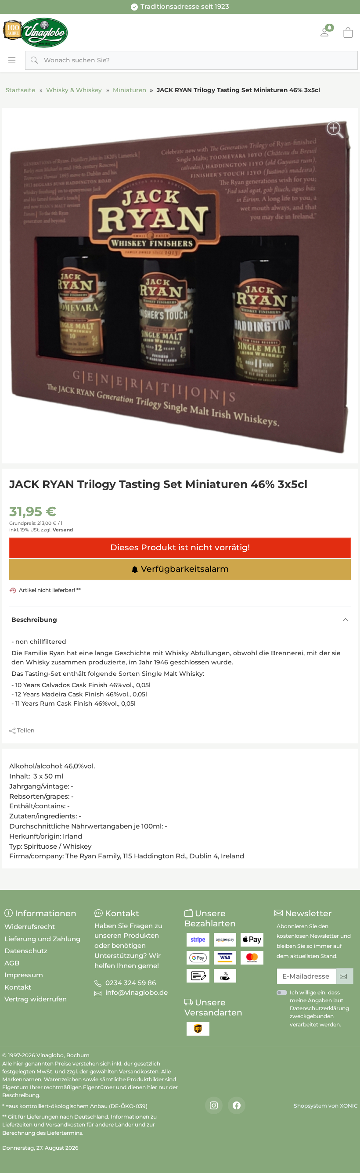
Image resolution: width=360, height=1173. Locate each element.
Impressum (23, 975)
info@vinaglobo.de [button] (136, 992)
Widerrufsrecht (29, 926)
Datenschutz (25, 951)
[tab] (11, 758)
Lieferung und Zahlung (42, 939)
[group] (180, 285)
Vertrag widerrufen (35, 999)
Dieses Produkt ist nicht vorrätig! (180, 547)
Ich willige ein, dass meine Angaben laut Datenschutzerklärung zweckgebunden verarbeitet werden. (319, 1008)
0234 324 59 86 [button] (130, 983)
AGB (12, 963)
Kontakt (17, 987)
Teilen (26, 730)
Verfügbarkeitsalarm (185, 569)
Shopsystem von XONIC (326, 1105)
